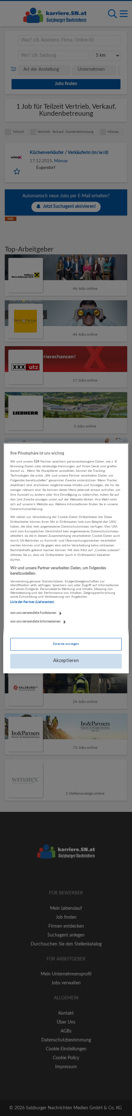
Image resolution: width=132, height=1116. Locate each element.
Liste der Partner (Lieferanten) (32, 602)
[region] (65, 558)
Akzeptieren (66, 661)
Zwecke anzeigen (66, 644)
